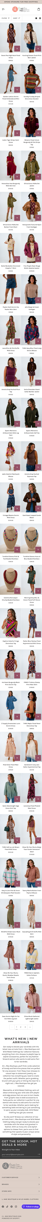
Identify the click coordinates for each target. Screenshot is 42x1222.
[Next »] (30, 1027)
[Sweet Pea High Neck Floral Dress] (10, 37)
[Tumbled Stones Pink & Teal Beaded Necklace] (10, 538)
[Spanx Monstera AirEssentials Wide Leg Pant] (10, 413)
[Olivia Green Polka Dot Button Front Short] (10, 207)
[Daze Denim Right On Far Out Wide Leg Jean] (10, 998)
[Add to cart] (17, 550)
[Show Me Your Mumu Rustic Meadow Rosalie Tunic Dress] (10, 955)
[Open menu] (5, 9)
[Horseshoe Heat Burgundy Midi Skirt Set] (10, 165)
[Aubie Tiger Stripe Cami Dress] (10, 122)
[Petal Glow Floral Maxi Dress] (10, 747)
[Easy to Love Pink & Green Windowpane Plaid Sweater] (10, 873)
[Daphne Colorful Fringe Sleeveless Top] (10, 623)
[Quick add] (17, 49)
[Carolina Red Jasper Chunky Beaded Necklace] (10, 580)
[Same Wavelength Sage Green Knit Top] (10, 788)
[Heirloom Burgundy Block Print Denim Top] (10, 664)
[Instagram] (16, 1207)
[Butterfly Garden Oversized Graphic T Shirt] (10, 248)
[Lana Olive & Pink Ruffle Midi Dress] (10, 330)
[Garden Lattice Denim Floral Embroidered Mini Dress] (10, 79)
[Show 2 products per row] (40, 18)
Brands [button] (5, 1184)
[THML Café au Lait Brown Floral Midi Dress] (10, 829)
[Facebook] (3, 1207)
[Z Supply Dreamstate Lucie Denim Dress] (10, 705)
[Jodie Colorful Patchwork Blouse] (10, 456)
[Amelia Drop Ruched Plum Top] (10, 371)
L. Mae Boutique (10, 1216)
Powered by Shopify (11, 1218)
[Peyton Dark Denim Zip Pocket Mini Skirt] (10, 289)
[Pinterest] (11, 1207)
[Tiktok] (7, 1207)
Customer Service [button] (10, 1177)
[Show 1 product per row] (36, 18)
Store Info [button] (6, 1191)
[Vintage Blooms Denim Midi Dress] (10, 497)
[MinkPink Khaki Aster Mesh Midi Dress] (10, 914)
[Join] (38, 1154)
